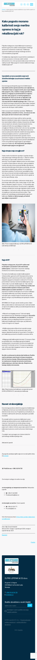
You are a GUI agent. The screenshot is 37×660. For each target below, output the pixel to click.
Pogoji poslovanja (25, 620)
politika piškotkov (21, 622)
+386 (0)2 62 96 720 (11, 592)
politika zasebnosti (10, 622)
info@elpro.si (9, 595)
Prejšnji (33, 542)
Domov (4, 9)
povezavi (6, 456)
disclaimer (8, 624)
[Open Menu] (31, 4)
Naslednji (4, 535)
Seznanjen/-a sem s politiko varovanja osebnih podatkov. (17, 611)
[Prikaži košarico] (28, 4)
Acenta (20, 630)
